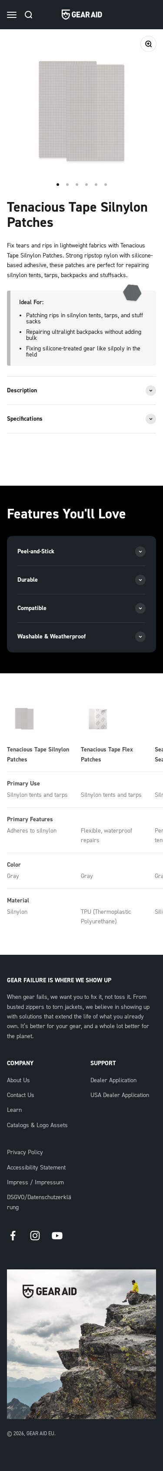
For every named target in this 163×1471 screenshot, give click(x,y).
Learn (14, 1110)
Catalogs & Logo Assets (37, 1125)
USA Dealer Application (119, 1095)
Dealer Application (113, 1080)
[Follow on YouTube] (57, 1235)
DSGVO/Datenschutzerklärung (39, 1202)
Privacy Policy (25, 1152)
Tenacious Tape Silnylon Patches (38, 754)
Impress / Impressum (35, 1182)
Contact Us (20, 1095)
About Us (18, 1080)
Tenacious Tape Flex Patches (107, 754)
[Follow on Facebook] (13, 1235)
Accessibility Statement (36, 1168)
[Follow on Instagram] (35, 1235)
